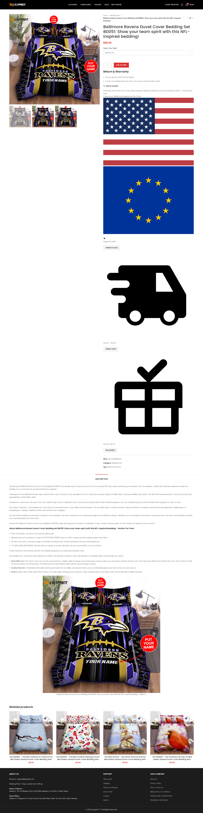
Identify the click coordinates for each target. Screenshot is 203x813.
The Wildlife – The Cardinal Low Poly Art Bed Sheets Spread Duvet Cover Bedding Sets (172, 758)
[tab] (101, 477)
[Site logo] (17, 4)
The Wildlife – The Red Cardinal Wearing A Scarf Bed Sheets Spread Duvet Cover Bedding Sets (78, 758)
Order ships (111, 349)
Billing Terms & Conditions (160, 792)
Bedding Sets (115, 15)
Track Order (108, 792)
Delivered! (110, 450)
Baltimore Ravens (114, 467)
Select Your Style (110, 48)
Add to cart (121, 65)
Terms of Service (156, 787)
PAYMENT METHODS (159, 800)
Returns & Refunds (110, 787)
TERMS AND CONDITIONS (161, 796)
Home (105, 15)
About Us (153, 779)
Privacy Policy (155, 783)
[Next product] (192, 18)
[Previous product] (188, 18)
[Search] (182, 4)
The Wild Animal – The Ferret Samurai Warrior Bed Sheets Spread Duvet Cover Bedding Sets (125, 758)
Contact (106, 796)
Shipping (106, 783)
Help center (107, 779)
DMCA (106, 800)
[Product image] (31, 733)
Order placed (112, 248)
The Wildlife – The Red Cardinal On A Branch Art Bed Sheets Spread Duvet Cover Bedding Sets (31, 758)
